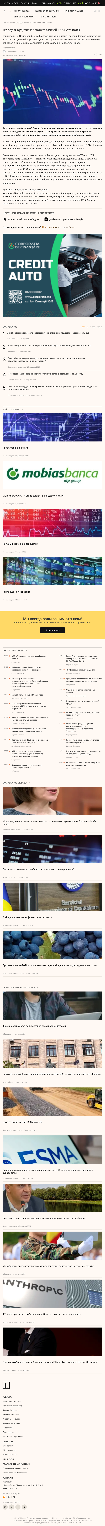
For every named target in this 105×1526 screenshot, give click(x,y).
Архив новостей (10, 1454)
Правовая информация (16, 1464)
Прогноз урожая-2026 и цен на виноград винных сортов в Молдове (30, 741)
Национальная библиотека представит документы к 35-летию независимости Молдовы (52, 1074)
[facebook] (17, 1507)
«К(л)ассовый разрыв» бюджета (80, 670)
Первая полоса (21, 11)
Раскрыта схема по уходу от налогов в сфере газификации (83, 741)
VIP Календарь (9, 1450)
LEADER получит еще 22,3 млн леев (27, 695)
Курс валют (8, 1446)
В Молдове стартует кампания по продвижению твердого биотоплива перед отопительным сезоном (27, 753)
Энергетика (8, 1428)
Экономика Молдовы (12, 1401)
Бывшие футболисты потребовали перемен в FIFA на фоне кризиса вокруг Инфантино (29, 706)
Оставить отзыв (53, 630)
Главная (6, 23)
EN (9, 1497)
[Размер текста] (100, 54)
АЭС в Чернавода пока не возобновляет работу (29, 657)
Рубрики (7, 1397)
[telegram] (11, 1507)
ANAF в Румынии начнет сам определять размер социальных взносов (30, 718)
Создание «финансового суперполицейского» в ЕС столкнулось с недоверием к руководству (48, 1171)
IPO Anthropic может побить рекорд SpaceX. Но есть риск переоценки (42, 1314)
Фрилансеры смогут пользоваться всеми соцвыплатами (27, 766)
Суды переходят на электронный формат (80, 691)
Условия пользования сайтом (15, 1468)
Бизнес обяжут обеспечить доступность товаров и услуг (84, 713)
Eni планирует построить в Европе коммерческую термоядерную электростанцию (49, 345)
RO (14, 1497)
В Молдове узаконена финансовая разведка (27, 917)
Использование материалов (15, 1472)
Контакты (8, 1477)
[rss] (5, 1507)
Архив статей (8, 1459)
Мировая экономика (11, 1423)
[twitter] (24, 1507)
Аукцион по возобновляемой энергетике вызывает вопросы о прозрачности (84, 679)
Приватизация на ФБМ (15, 447)
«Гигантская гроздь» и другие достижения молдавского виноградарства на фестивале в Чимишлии (80, 727)
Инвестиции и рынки (11, 1419)
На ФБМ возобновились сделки (20, 543)
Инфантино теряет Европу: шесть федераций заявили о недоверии (26, 668)
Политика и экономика (47, 11)
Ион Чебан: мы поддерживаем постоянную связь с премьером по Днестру (45, 373)
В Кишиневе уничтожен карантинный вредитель (82, 702)
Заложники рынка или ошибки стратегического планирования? (38, 869)
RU (4, 1497)
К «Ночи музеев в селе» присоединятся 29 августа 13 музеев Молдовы (83, 752)
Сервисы (8, 1441)
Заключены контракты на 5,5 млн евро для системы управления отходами (29, 730)
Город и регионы (48, 17)
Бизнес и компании (24, 17)
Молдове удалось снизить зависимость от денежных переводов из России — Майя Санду (49, 822)
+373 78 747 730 (10, 1488)
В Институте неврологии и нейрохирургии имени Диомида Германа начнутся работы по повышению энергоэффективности (30, 682)
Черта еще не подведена (16, 591)
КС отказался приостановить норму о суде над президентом (82, 763)
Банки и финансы (74, 11)
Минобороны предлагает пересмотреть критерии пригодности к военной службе (48, 333)
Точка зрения (8, 1432)
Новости (13, 23)
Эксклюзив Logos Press (13, 1436)
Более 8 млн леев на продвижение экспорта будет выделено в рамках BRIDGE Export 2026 (82, 658)
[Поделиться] (95, 54)
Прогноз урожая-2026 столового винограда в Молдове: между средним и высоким (50, 965)
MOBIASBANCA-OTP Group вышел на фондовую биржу (33, 495)
